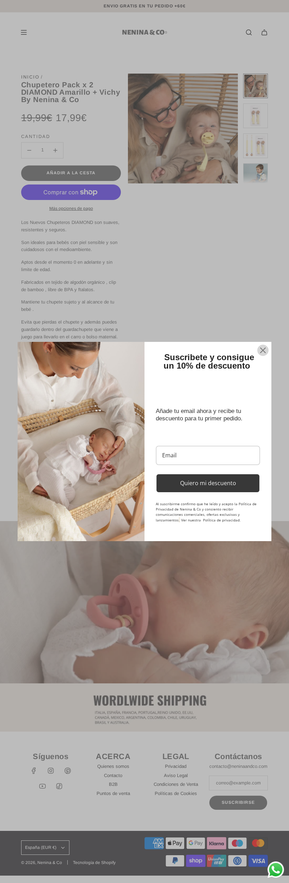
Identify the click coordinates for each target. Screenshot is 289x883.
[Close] (262, 350)
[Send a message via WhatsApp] (275, 869)
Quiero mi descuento (208, 483)
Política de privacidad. (222, 520)
